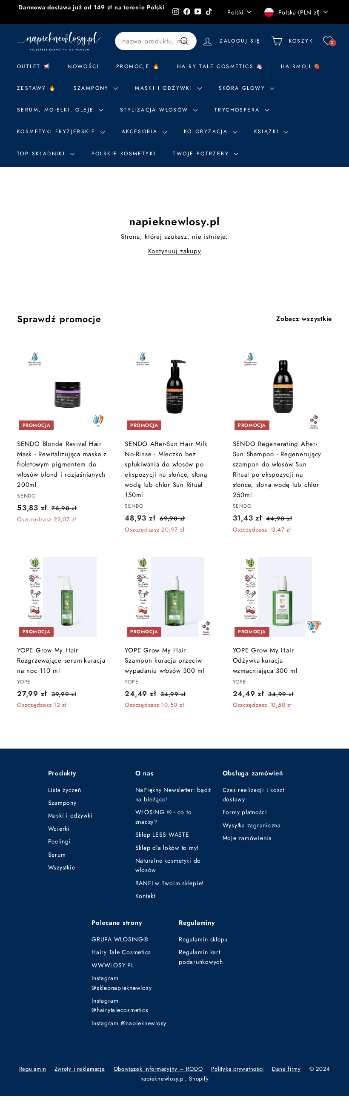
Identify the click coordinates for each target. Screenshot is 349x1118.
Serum (57, 854)
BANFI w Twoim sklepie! (169, 883)
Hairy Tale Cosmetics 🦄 (220, 66)
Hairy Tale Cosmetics (121, 952)
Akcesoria (141, 131)
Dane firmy (286, 1069)
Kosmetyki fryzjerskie (57, 131)
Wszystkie (61, 867)
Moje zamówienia (247, 838)
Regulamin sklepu (203, 939)
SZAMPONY (93, 88)
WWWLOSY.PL (113, 965)
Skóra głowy (243, 88)
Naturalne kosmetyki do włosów (168, 865)
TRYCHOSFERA (239, 110)
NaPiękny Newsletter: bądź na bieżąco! (173, 794)
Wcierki (59, 828)
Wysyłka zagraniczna (252, 825)
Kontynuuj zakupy (174, 251)
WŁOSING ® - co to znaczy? (163, 817)
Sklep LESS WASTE (162, 834)
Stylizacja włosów (155, 110)
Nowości (83, 66)
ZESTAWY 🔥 (37, 88)
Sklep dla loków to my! (167, 848)
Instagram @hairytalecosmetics (120, 1005)
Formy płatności (245, 812)
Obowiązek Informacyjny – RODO (158, 1069)
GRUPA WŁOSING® (120, 939)
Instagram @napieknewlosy (129, 1023)
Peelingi (59, 841)
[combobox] (156, 41)
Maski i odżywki (165, 88)
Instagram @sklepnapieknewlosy (122, 983)
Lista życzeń (64, 790)
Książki (268, 131)
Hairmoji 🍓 (301, 66)
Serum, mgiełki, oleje (57, 110)
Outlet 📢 (34, 66)
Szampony (62, 802)
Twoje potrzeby (202, 153)
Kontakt (145, 896)
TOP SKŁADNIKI (42, 153)
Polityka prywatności (237, 1069)
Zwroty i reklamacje (79, 1069)
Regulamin (32, 1069)
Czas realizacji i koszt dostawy (253, 794)
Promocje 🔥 (138, 66)
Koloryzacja (207, 131)
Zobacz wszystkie (304, 318)
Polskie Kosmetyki (124, 153)
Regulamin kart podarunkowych (201, 957)
